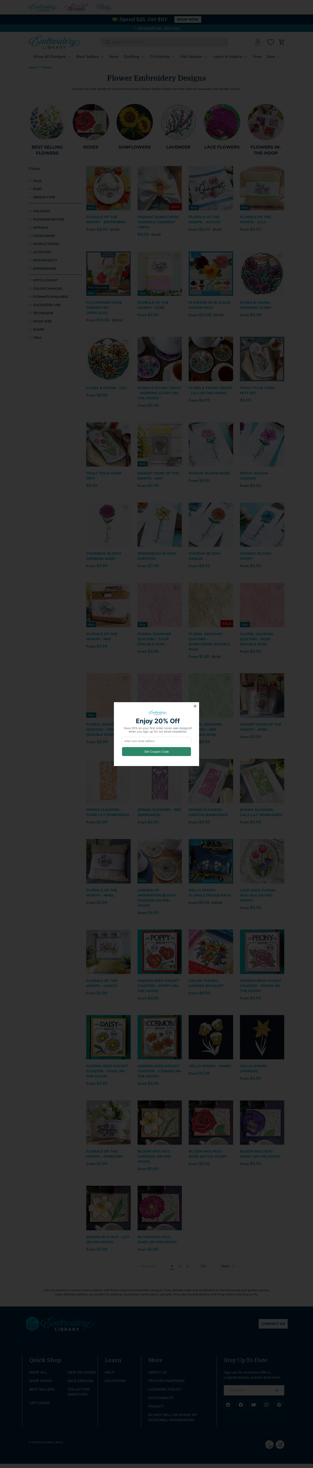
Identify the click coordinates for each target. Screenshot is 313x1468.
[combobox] (164, 42)
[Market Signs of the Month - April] (262, 695)
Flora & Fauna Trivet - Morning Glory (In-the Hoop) (159, 393)
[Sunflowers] (134, 122)
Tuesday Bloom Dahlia (204, 556)
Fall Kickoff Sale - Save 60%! (159, 28)
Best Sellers (87, 56)
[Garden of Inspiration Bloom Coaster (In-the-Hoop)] (160, 861)
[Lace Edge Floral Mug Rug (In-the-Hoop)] (262, 861)
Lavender (178, 147)
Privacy (156, 1406)
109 (203, 1266)
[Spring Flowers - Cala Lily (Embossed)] (262, 781)
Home (33, 67)
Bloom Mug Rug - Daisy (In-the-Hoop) (157, 1239)
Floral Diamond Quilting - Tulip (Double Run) (154, 639)
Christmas (160, 56)
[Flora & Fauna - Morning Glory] (262, 273)
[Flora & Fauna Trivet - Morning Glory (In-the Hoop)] (160, 359)
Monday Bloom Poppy (255, 556)
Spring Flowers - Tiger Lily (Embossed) (107, 812)
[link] (146, 1266)
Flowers (46, 67)
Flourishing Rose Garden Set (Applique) (104, 308)
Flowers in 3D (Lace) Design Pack (210, 305)
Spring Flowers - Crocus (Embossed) (208, 812)
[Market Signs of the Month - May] (160, 444)
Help (110, 1372)
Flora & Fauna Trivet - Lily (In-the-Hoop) (210, 390)
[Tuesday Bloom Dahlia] (211, 525)
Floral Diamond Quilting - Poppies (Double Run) (104, 729)
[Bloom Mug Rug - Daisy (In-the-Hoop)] (160, 1208)
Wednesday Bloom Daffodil (157, 556)
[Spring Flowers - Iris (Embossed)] (160, 781)
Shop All (38, 1372)
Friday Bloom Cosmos (254, 475)
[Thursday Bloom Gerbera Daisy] (108, 525)
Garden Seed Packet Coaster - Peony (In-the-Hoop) (261, 986)
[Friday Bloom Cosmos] (262, 444)
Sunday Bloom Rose (209, 473)
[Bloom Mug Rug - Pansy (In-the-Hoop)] (262, 1122)
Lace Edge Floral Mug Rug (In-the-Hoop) (258, 895)
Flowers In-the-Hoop (266, 150)
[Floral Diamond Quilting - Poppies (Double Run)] (108, 695)
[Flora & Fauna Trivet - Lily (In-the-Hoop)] (211, 359)
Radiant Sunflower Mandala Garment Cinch (158, 222)
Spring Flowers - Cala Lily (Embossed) (261, 812)
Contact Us (273, 1324)
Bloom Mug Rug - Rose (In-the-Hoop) (208, 1154)
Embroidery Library (50, 1442)
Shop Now (187, 19)
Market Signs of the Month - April (260, 727)
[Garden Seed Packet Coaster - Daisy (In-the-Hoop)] (108, 1037)
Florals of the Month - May (101, 636)
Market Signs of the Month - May (158, 475)
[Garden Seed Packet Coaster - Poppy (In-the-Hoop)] (160, 951)
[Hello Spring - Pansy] (211, 1037)
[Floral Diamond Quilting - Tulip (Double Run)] (160, 605)
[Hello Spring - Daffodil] (262, 1037)
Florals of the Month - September (105, 219)
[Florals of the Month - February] (108, 1122)
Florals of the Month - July (255, 219)
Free (257, 56)
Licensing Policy (164, 1389)
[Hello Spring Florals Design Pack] (211, 861)
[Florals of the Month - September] (108, 188)
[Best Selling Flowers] (47, 122)
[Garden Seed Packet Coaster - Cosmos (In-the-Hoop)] (160, 1037)
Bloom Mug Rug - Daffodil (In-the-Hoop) (155, 1156)
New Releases (81, 1372)
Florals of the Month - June (153, 305)
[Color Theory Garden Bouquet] (211, 951)
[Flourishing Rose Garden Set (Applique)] (108, 273)
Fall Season (191, 56)
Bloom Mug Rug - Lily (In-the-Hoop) (107, 1239)
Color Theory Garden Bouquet (206, 983)
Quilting (131, 56)
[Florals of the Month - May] (108, 605)
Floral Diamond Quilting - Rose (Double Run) (257, 639)
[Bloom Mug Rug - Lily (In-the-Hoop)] (108, 1208)
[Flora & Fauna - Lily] (108, 359)
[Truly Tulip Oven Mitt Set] (262, 359)
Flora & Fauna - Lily (106, 388)
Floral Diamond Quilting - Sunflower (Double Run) (209, 641)
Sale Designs (80, 1381)
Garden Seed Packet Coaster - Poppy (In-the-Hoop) (158, 986)
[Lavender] (178, 122)
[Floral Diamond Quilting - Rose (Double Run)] (262, 605)
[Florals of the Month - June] (160, 273)
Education (115, 1381)
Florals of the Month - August (205, 219)
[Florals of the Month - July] (262, 188)
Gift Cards (39, 1403)
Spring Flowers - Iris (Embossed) (159, 812)
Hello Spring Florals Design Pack (210, 892)
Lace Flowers (222, 147)
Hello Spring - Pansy (210, 1066)
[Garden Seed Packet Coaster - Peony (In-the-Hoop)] (262, 951)
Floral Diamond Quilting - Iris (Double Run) (205, 729)
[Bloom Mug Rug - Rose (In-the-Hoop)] (211, 1122)
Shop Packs (40, 1381)
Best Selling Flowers (47, 150)
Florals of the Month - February (104, 1154)
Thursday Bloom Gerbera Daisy (103, 556)
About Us (157, 1372)
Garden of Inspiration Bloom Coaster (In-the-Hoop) (157, 898)
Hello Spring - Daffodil (254, 1068)
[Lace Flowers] (222, 122)
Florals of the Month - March (101, 983)
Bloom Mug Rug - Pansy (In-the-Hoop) (260, 1154)
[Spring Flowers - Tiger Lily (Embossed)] (108, 781)
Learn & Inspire (227, 56)
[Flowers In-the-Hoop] (266, 122)
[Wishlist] (270, 42)
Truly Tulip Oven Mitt (103, 475)
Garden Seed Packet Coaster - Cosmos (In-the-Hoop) (160, 1071)
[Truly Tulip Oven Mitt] (108, 444)
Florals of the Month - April (101, 892)
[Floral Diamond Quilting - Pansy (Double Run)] (160, 695)
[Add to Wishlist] (126, 171)
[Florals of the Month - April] (108, 861)
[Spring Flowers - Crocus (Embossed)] (211, 781)
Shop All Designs (49, 56)
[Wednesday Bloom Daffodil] (160, 525)
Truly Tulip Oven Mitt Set (257, 390)
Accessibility (161, 1398)
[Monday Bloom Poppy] (262, 525)
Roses (90, 147)
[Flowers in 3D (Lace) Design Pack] (211, 273)
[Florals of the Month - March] (108, 951)
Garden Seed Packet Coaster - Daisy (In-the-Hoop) (107, 1071)
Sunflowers (135, 147)
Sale (271, 56)
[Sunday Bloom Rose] (211, 444)
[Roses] (91, 122)
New (114, 56)
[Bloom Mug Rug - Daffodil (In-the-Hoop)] (160, 1122)
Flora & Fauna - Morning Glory (256, 305)
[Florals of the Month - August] (211, 188)
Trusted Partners (166, 1381)
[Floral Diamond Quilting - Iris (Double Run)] (211, 695)
